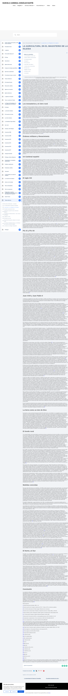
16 (23, 636)
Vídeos (48, 5)
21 (23, 645)
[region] (14, 688)
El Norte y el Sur (27, 71)
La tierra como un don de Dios (30, 66)
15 (23, 634)
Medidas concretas (28, 69)
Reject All (14, 691)
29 (23, 659)
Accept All (20, 691)
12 (23, 629)
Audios (53, 5)
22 (23, 647)
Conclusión (27, 73)
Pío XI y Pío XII (27, 62)
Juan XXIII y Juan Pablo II (29, 64)
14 (23, 632)
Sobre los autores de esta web (51, 687)
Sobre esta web (51, 685)
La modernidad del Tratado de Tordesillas (32, 678)
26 (23, 654)
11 (23, 627)
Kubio (49, 692)
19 (23, 641)
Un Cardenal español (28, 59)
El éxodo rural (27, 67)
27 (23, 656)
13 (23, 630)
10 (23, 621)
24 (23, 650)
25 (23, 652)
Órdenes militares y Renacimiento (30, 57)
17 (23, 638)
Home (14, 5)
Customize (7, 691)
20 (23, 643)
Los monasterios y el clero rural (30, 55)
